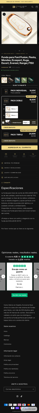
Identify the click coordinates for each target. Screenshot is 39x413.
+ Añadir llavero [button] (16, 122)
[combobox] (11, 109)
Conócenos (7, 344)
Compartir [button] (7, 182)
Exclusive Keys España (21, 411)
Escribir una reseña (19, 295)
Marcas (6, 340)
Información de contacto (12, 356)
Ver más (19, 284)
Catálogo (7, 335)
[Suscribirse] (33, 389)
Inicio (5, 331)
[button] (2, 7)
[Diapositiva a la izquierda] (15, 51)
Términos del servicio (11, 377)
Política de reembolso (11, 369)
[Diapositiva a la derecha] (24, 51)
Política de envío (9, 373)
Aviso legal (7, 360)
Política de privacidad (11, 364)
